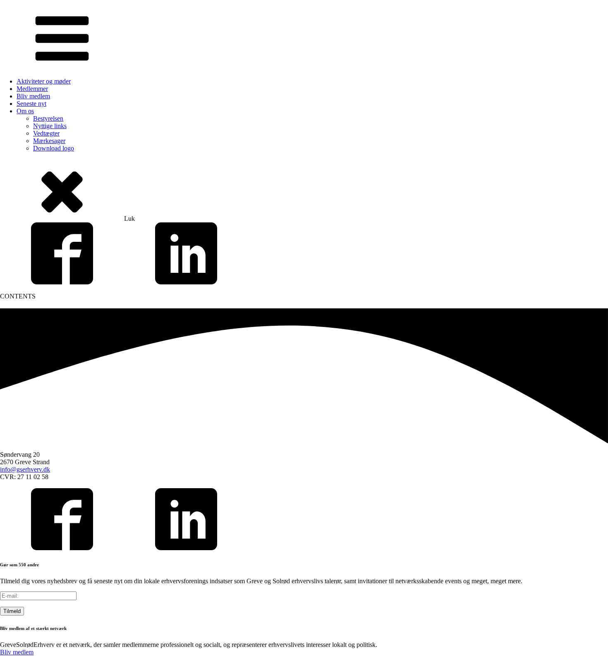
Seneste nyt (31, 103)
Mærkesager (49, 140)
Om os (25, 111)
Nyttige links (50, 125)
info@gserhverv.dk (25, 469)
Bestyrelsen (48, 118)
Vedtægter (46, 133)
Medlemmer (32, 88)
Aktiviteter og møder (44, 81)
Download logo (53, 148)
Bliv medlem (33, 96)
